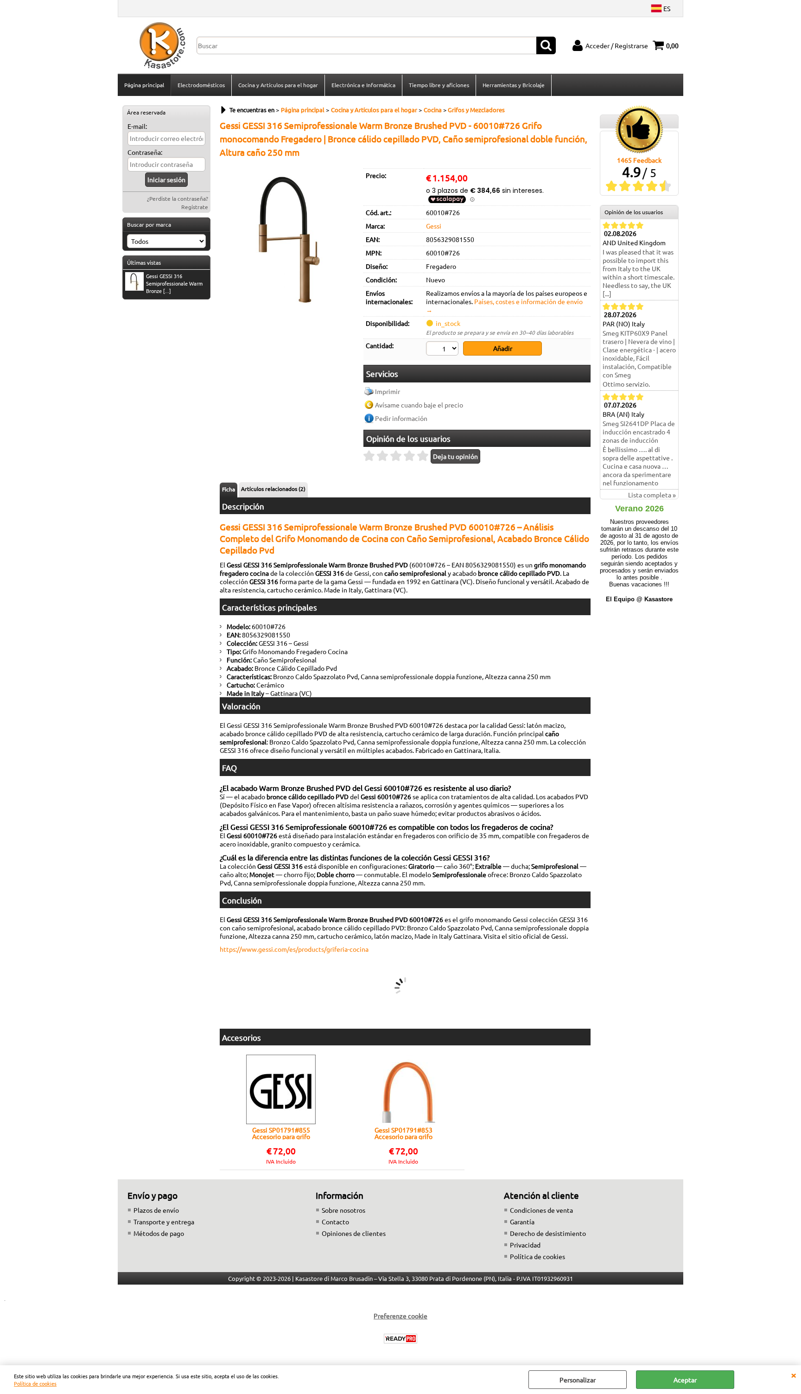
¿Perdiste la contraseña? (177, 198)
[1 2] (443, 349)
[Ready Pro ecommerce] (400, 1338)
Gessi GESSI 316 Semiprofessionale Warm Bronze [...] (174, 283)
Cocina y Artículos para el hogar (278, 85)
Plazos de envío (156, 1210)
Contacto (335, 1221)
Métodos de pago (159, 1233)
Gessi (433, 226)
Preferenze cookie (400, 1315)
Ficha (228, 489)
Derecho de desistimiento (548, 1233)
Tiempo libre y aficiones (439, 85)
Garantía (522, 1221)
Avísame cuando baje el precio (419, 405)
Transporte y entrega (164, 1221)
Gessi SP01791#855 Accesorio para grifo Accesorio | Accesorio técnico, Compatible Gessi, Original (281, 1133)
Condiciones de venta (541, 1210)
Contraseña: (144, 152)
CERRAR (793, 1374)
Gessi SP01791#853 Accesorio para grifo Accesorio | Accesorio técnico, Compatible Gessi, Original (403, 1133)
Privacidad (525, 1245)
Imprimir (387, 391)
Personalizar (577, 1379)
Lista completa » (652, 494)
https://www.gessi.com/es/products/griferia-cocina (294, 949)
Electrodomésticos (201, 85)
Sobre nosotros (343, 1210)
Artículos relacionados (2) (273, 488)
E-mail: (137, 126)
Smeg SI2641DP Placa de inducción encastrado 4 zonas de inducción (639, 431)
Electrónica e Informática (363, 85)
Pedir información (401, 418)
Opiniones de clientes (354, 1233)
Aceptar (685, 1379)
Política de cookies (35, 1383)
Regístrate (194, 206)
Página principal (144, 85)
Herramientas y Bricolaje (514, 85)
